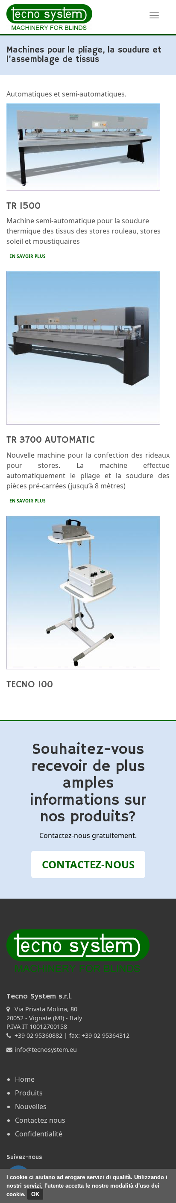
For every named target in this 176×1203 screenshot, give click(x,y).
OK (35, 1194)
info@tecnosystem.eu (46, 1049)
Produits (29, 1093)
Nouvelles (31, 1106)
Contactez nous (40, 1120)
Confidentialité (38, 1134)
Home (25, 1079)
